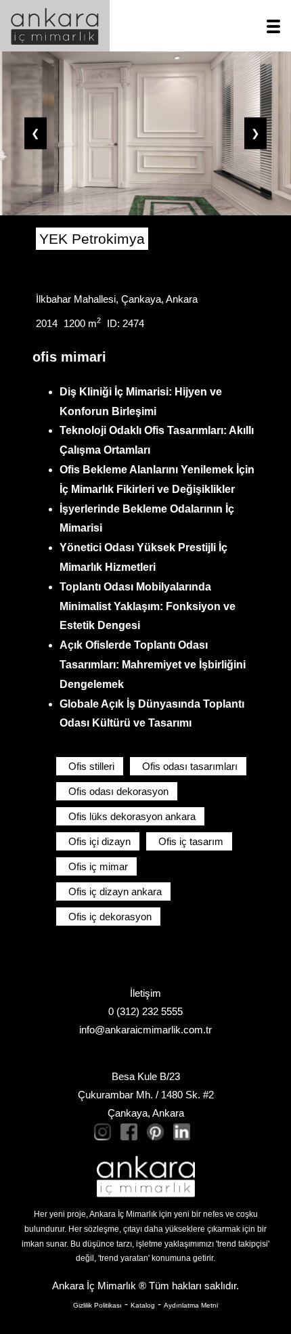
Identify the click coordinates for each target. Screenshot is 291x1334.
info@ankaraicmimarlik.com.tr (145, 1029)
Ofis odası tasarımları (190, 766)
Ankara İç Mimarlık (94, 1285)
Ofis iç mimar (98, 866)
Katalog (143, 1305)
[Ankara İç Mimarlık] (146, 1176)
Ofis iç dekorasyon (110, 916)
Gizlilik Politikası (97, 1305)
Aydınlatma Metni (191, 1305)
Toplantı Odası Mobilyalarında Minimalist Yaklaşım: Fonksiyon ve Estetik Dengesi (148, 606)
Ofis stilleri (91, 766)
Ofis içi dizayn (99, 841)
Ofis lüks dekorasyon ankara (132, 816)
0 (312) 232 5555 (145, 1011)
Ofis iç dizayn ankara (115, 891)
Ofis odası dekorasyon (118, 791)
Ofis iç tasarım (190, 841)
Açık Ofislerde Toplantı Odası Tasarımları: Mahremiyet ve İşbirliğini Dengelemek (153, 664)
